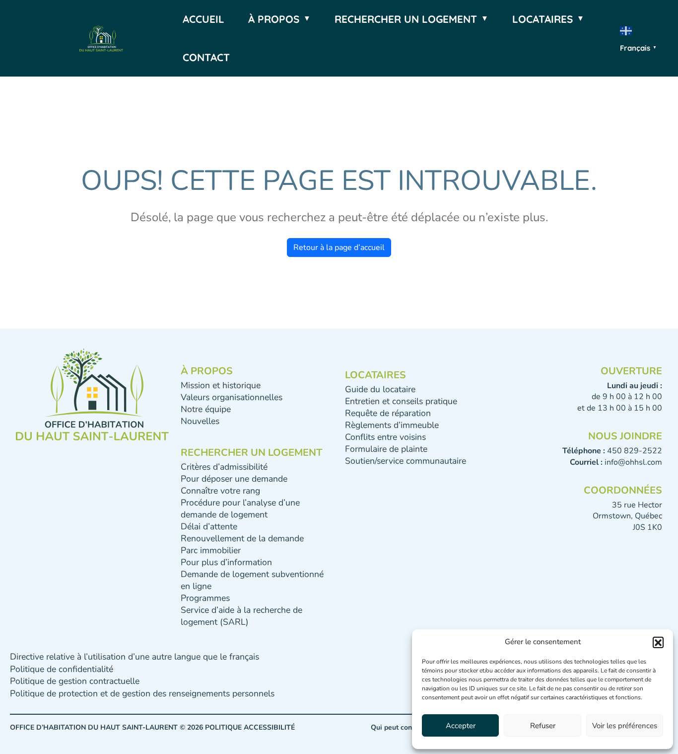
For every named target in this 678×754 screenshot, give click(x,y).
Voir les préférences (624, 726)
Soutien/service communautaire (405, 461)
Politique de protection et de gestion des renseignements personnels (142, 693)
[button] (658, 642)
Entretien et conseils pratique (401, 401)
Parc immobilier (211, 550)
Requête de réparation (388, 413)
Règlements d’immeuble (392, 425)
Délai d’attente (209, 526)
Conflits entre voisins (385, 437)
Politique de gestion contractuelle (74, 681)
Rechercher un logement (406, 18)
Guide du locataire (380, 389)
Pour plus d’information (226, 562)
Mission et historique (221, 385)
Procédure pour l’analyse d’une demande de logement (240, 508)
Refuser (542, 726)
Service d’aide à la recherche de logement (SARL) (241, 616)
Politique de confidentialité (61, 669)
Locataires (542, 18)
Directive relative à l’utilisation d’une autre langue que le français (134, 657)
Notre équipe (206, 409)
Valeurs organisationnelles (231, 397)
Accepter (460, 726)
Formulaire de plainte (386, 449)
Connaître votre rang (220, 491)
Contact (206, 57)
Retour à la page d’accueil (339, 247)
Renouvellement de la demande (242, 538)
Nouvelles (200, 421)
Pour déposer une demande (234, 479)
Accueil (203, 18)
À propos (273, 18)
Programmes (205, 598)
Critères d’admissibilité (224, 467)
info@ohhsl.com (633, 462)
